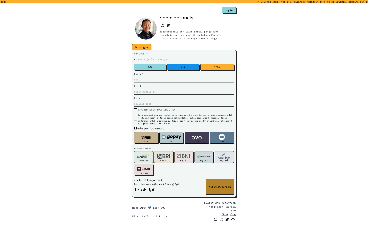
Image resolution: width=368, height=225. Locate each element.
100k (217, 67)
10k (150, 67)
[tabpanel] (184, 123)
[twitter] (168, 25)
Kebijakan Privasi (222, 206)
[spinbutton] (186, 59)
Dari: (138, 73)
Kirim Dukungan (220, 186)
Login (229, 10)
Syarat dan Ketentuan (220, 202)
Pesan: (139, 98)
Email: (139, 85)
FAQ (233, 210)
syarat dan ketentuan (218, 121)
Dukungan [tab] (141, 47)
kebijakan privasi (148, 123)
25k (183, 67)
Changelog (229, 214)
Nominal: (141, 53)
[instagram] (162, 25)
